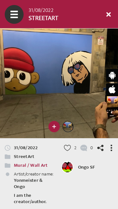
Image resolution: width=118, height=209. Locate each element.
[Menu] (14, 14)
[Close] (108, 14)
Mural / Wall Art (31, 165)
